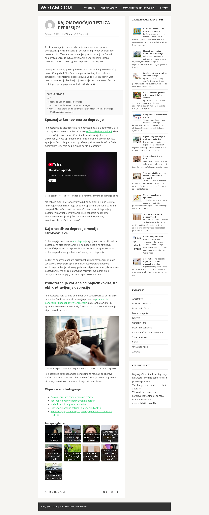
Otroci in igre (139, 322)
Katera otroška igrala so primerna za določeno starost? (154, 95)
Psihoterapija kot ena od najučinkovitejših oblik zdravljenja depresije (80, 108)
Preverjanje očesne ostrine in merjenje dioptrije (76, 407)
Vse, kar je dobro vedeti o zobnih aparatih (73, 400)
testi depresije (79, 241)
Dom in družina (140, 308)
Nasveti (136, 317)
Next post (109, 492)
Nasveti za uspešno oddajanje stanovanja (153, 52)
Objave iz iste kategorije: (63, 112)
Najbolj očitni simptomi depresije (68, 404)
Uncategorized (140, 346)
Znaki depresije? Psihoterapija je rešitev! (72, 397)
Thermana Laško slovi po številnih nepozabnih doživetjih (154, 175)
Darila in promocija (142, 303)
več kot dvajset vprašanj (99, 131)
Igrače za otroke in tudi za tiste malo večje (155, 74)
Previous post (56, 492)
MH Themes (81, 506)
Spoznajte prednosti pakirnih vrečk (152, 215)
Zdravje (68, 34)
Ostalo (164, 8)
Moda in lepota (109, 8)
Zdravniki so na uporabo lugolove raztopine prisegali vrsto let (154, 261)
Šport (135, 342)
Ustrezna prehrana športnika (152, 196)
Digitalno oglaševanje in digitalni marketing (154, 138)
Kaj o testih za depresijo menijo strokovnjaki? (70, 105)
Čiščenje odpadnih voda (153, 236)
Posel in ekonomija (142, 327)
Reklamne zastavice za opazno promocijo (153, 30)
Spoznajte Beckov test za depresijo (65, 101)
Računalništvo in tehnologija (138, 8)
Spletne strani (139, 337)
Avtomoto (89, 8)
